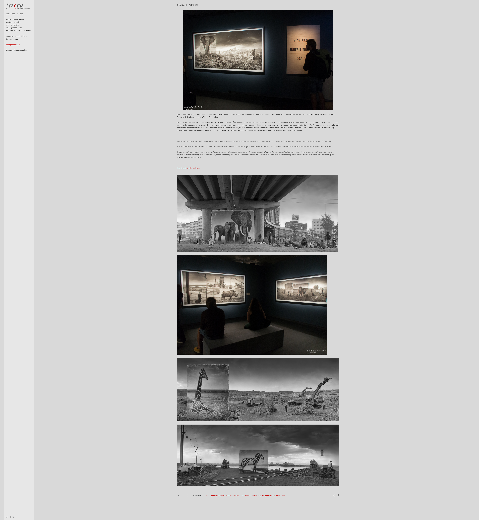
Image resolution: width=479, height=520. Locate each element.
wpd (241, 495)
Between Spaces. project (17, 50)
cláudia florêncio (13, 24)
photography (270, 495)
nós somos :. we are (14, 13)
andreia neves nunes (15, 19)
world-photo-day (232, 495)
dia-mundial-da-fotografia (254, 495)
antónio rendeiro (13, 22)
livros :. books (12, 39)
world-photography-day (215, 495)
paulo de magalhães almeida (18, 30)
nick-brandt (280, 495)
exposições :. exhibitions (16, 36)
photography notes (13, 44)
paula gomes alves (14, 27)
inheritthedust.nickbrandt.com (188, 168)
